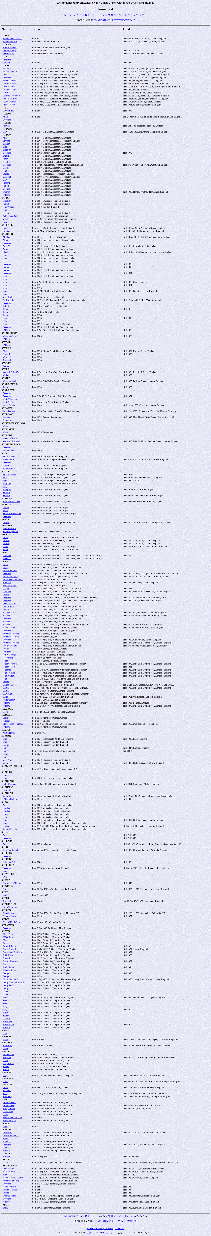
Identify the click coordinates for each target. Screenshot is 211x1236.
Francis (6, 817)
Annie (5, 116)
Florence (6, 162)
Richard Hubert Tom (12, 513)
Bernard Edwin (10, 585)
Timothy (6, 1018)
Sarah (5, 312)
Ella (4, 964)
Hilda (5, 510)
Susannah (7, 360)
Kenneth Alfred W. (11, 372)
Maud (5, 697)
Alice (5, 351)
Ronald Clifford (10, 98)
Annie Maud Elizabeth (13, 579)
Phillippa (7, 489)
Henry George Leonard (13, 982)
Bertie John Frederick (12, 952)
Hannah (6, 62)
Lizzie (5, 1162)
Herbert (6, 721)
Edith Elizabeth (10, 47)
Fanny (5, 159)
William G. (7, 1021)
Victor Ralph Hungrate (13, 724)
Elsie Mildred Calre (11, 922)
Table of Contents (95, 1228)
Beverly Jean (8, 913)
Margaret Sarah (10, 381)
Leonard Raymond (11, 95)
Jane (5, 1033)
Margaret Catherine (11, 336)
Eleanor (6, 144)
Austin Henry (9, 733)
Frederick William (11, 642)
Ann (5, 138)
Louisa (6, 174)
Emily (5, 1208)
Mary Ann (7, 694)
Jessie (5, 661)
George (6, 168)
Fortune (6, 126)
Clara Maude (8, 1168)
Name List (119, 1228)
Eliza (5, 147)
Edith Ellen (8, 955)
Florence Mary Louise (13, 1177)
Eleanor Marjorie (10, 961)
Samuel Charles (10, 1189)
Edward (6, 141)
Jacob (5, 1048)
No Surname (70, 15)
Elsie (5, 1093)
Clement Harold (10, 603)
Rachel (6, 1066)
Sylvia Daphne (9, 101)
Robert (6, 186)
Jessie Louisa (8, 402)
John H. (6, 895)
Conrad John (8, 606)
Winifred (6, 1202)
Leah (5, 769)
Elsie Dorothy (9, 1171)
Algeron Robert (10, 71)
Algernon (7, 68)
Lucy (5, 757)
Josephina (7, 417)
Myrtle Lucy (8, 110)
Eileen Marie (8, 459)
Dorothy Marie (9, 1102)
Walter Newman (10, 41)
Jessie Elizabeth (10, 399)
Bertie (5, 718)
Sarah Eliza (8, 796)
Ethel (5, 889)
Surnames (108, 1228)
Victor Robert (9, 104)
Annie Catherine (10, 576)
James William (9, 1186)
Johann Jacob (9, 667)
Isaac (5, 276)
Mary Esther (8, 1063)
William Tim (8, 1024)
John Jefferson (9, 528)
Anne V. (6, 246)
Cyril (5, 74)
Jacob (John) (8, 657)
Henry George (9, 654)
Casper (6, 588)
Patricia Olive (9, 300)
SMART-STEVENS (103, 20)
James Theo (8, 1111)
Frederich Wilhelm (11, 633)
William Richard (10, 799)
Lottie (5, 1081)
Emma (5, 742)
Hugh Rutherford (10, 907)
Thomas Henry (9, 1195)
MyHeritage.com (106, 1233)
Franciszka (7, 1045)
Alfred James (8, 937)
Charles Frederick (11, 1135)
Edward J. (7, 1156)
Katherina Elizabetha (12, 441)
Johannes (7, 558)
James (5, 279)
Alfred (5, 240)
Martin (6, 688)
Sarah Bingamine (10, 531)
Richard (6, 183)
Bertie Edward (9, 949)
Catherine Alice (10, 862)
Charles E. (7, 1132)
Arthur (6, 249)
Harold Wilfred (9, 83)
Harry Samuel (9, 1108)
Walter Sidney (9, 700)
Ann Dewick (8, 1054)
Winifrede (7, 1096)
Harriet (6, 204)
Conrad (6, 609)
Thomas (6, 192)
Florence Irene (9, 970)
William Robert (9, 1120)
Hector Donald (9, 86)
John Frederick (9, 673)
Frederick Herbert (11, 636)
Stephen (6, 189)
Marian (6, 219)
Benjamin (7, 1057)
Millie (5, 1012)
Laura (5, 546)
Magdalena (8, 685)
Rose (5, 222)
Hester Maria (8, 53)
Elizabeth (7, 150)
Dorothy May (9, 1105)
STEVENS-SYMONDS (125, 20)
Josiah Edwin (9, 405)
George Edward (10, 645)
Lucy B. (6, 1147)
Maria (5, 426)
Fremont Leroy (9, 916)
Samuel (6, 309)
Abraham (7, 237)
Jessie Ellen (8, 790)
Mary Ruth (7, 297)
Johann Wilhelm (10, 438)
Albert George (9, 934)
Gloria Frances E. (11, 979)
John (5, 171)
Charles (6, 252)
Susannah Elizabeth (11, 501)
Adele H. (7, 844)
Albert (5, 564)
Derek (5, 228)
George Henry (9, 50)
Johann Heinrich (10, 664)
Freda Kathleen (10, 80)
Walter (5, 877)
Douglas (6, 231)
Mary (5, 132)
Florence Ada (9, 627)
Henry (5, 748)
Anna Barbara (9, 411)
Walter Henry (9, 468)
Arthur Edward (9, 946)
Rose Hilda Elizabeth (12, 1117)
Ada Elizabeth (9, 456)
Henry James (8, 985)
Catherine (7, 555)
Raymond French (10, 850)
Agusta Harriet (9, 474)
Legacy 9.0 (89, 1233)
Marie (5, 432)
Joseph (6, 213)
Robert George (9, 784)
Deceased (7, 59)
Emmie (6, 156)
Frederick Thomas (11, 1180)
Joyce (5, 92)
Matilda (6, 375)
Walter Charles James (12, 38)
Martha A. (7, 357)
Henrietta (7, 651)
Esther (5, 261)
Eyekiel (6, 1138)
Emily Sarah (8, 967)
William (6, 195)
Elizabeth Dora (9, 612)
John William (8, 207)
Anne (5, 805)
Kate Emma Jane (10, 216)
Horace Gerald (9, 89)
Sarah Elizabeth (10, 829)
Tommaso (7, 420)
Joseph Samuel (9, 450)
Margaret (7, 177)
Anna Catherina (10, 570)
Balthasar (7, 582)
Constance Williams (12, 883)
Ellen (5, 258)
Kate (5, 1000)
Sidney (6, 1015)
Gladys (6, 507)
